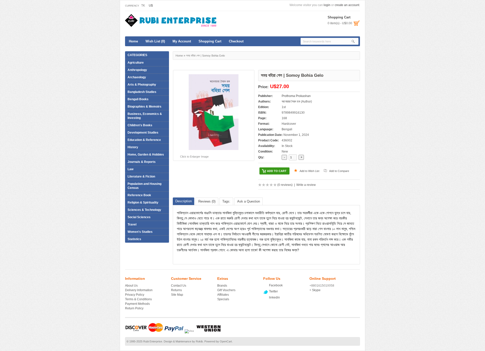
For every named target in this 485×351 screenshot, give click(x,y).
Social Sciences (138, 217)
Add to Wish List (309, 170)
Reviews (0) (206, 201)
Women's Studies (140, 232)
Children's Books (140, 125)
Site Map (177, 294)
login (327, 5)
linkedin (274, 297)
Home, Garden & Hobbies (144, 154)
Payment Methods (137, 304)
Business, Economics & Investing (143, 116)
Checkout (236, 41)
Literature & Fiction (140, 176)
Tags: (226, 201)
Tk (143, 5)
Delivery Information (139, 290)
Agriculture (134, 62)
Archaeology (137, 77)
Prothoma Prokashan (296, 96)
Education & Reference (143, 140)
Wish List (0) (155, 41)
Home (133, 41)
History (131, 147)
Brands (222, 285)
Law (129, 169)
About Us (131, 285)
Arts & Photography (140, 84)
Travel (130, 224)
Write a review (306, 185)
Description (183, 201)
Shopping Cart (210, 41)
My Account (182, 41)
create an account (347, 5)
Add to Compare (339, 170)
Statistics (134, 239)
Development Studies (143, 132)
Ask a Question (248, 201)
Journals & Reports (142, 162)
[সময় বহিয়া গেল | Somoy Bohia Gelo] (214, 112)
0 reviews (285, 185)
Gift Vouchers (226, 290)
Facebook (276, 285)
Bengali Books (138, 99)
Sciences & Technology (143, 210)
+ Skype (315, 290)
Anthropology (137, 70)
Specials (223, 299)
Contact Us (178, 285)
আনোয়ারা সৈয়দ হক (291, 101)
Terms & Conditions (138, 299)
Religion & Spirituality (141, 202)
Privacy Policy (134, 294)
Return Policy (134, 308)
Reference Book (138, 195)
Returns (176, 290)
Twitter (273, 291)
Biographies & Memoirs (143, 106)
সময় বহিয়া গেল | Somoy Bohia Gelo (205, 55)
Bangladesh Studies (142, 92)
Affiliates (223, 294)
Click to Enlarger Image (194, 156)
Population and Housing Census (144, 186)
